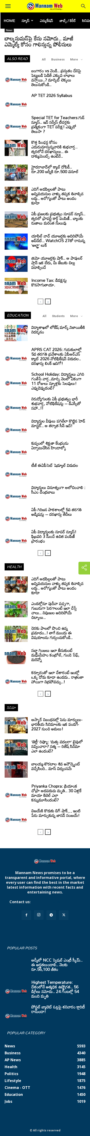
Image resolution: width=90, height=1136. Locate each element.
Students (58, 316)
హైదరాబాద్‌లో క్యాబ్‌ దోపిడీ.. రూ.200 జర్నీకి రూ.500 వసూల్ (54, 169)
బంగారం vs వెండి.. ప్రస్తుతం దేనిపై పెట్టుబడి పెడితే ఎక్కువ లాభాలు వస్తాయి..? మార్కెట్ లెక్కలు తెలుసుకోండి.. (56, 77)
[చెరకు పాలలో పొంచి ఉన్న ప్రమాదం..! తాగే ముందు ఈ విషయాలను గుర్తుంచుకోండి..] (16, 634)
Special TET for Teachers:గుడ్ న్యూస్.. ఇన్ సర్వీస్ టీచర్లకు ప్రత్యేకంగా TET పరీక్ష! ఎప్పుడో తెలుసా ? (57, 124)
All (44, 59)
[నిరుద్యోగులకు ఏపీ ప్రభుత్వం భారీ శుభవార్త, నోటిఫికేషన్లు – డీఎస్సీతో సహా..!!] (16, 404)
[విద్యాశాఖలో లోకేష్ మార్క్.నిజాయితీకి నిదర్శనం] (16, 333)
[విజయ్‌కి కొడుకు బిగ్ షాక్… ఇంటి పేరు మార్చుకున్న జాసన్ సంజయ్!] (16, 816)
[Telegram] (51, 915)
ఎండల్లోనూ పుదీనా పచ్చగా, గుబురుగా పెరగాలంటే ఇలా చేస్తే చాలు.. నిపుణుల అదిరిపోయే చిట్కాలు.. (54, 610)
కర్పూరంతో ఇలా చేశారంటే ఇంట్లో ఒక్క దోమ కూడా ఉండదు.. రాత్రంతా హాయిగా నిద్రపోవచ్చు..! (57, 677)
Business (58, 59)
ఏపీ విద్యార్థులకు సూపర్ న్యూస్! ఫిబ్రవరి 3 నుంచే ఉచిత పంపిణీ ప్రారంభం (53, 536)
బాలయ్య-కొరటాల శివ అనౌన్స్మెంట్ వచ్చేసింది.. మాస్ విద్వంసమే (55, 766)
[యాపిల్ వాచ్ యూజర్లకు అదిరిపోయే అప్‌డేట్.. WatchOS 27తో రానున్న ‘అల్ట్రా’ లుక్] (16, 242)
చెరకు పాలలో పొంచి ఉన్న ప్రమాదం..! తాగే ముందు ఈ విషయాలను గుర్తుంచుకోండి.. (52, 632)
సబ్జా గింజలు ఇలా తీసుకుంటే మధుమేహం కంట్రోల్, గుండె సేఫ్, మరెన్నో (55, 655)
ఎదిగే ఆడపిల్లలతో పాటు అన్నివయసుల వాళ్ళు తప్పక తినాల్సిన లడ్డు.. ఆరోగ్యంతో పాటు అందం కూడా (57, 196)
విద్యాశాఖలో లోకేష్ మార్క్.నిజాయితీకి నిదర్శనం (58, 329)
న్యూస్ (26, 20)
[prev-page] (40, 301)
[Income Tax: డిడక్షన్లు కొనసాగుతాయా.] (16, 286)
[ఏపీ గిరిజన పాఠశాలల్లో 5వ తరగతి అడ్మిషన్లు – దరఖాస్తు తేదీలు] (16, 515)
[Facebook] (26, 915)
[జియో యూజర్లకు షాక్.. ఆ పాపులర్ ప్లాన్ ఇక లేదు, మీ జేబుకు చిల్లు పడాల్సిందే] (16, 264)
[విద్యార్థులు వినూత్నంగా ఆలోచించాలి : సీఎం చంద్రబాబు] (16, 493)
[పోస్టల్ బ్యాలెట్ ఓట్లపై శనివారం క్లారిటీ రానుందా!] (16, 1012)
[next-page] (48, 301)
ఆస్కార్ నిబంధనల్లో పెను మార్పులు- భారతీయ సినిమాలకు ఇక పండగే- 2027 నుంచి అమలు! (56, 724)
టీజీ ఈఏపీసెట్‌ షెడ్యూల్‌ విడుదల (54, 465)
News (9, 30)
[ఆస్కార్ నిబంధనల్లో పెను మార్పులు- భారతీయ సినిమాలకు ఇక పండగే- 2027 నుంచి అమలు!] (16, 725)
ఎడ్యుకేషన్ (46, 20)
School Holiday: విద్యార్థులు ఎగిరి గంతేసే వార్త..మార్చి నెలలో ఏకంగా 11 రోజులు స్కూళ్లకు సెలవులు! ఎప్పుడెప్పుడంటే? (57, 381)
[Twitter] (63, 915)
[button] (7, 6)
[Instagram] (38, 915)
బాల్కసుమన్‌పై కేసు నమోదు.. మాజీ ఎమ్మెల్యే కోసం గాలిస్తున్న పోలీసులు (39, 41)
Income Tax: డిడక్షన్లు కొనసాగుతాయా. (49, 282)
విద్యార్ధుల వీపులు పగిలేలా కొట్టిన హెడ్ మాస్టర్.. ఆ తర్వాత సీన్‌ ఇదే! (58, 423)
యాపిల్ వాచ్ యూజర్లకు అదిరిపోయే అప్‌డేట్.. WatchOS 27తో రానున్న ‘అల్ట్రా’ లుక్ (58, 240)
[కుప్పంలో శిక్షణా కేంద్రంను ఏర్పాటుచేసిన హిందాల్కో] (16, 449)
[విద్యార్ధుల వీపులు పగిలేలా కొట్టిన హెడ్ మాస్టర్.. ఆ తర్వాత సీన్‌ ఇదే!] (16, 427)
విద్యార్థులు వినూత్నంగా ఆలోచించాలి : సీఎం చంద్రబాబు (58, 489)
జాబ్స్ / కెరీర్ (68, 20)
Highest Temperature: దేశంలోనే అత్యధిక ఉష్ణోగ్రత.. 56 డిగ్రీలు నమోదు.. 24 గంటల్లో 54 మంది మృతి (55, 989)
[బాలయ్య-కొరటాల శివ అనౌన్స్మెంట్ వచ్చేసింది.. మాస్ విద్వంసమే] (16, 769)
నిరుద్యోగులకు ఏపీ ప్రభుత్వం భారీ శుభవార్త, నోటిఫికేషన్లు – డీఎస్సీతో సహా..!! (56, 403)
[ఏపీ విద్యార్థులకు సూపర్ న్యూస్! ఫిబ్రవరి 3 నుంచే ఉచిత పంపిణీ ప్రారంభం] (16, 537)
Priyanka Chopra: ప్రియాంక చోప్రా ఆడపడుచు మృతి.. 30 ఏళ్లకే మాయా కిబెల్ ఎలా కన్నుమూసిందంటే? (56, 793)
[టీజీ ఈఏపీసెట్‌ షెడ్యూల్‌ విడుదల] (16, 471)
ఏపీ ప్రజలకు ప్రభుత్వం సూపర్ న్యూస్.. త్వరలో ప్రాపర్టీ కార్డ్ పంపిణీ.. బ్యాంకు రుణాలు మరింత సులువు (58, 218)
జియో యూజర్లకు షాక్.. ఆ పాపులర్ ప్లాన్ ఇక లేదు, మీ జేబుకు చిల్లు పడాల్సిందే (57, 262)
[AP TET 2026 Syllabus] (16, 101)
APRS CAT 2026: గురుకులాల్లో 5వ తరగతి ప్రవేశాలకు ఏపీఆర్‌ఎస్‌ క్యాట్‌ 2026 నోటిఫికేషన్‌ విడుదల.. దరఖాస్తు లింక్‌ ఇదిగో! (56, 356)
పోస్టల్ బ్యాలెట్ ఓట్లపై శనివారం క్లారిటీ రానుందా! (58, 1009)
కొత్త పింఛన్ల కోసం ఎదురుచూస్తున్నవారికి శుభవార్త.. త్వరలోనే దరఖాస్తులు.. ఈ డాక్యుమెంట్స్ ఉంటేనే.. (54, 149)
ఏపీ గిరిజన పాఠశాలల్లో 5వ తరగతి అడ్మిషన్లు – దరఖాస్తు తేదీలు (56, 511)
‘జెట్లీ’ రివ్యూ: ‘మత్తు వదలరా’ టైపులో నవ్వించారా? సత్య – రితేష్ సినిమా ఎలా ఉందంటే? (57, 746)
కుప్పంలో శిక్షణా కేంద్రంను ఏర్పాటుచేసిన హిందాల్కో (50, 445)
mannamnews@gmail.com (56, 901)
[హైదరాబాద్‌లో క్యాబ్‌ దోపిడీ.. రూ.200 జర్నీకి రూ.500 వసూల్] (16, 173)
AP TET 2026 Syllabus (51, 95)
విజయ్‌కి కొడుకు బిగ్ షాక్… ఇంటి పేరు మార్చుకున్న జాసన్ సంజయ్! (56, 812)
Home (9, 20)
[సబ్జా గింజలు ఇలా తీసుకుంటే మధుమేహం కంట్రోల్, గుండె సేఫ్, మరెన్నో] (16, 656)
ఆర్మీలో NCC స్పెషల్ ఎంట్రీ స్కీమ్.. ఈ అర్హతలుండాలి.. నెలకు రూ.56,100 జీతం (57, 964)
